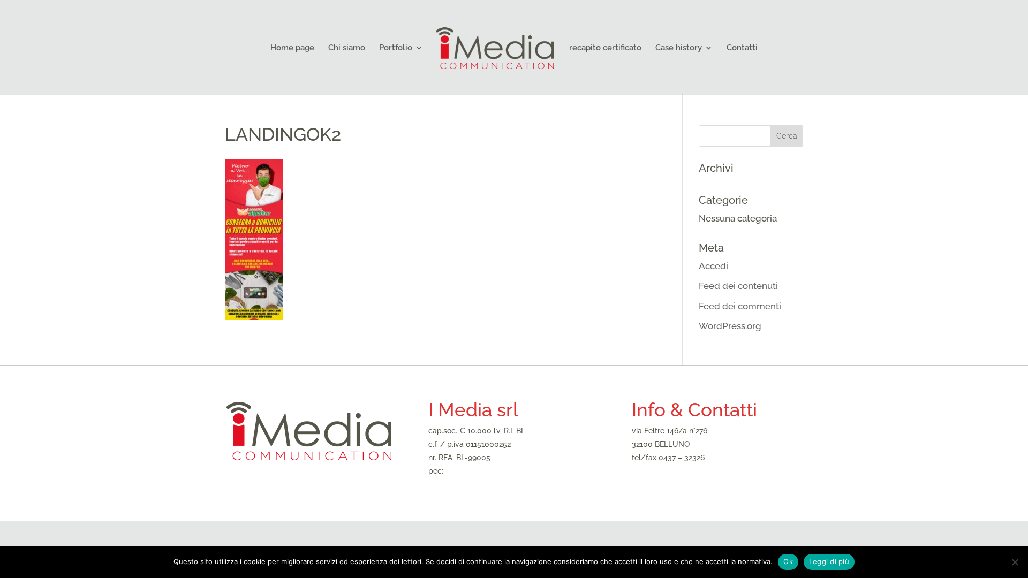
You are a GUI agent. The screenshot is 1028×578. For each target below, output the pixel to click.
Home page (292, 48)
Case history (678, 48)
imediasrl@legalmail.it (484, 471)
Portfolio (395, 48)
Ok (788, 561)
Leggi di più (829, 561)
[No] (1014, 562)
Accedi (713, 266)
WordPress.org (730, 326)
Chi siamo (346, 48)
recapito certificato (605, 48)
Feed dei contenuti (738, 285)
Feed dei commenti (740, 306)
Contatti (742, 48)
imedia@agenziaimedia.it (675, 471)
